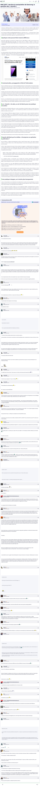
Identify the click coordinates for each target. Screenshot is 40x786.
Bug (4, 706)
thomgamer (5, 392)
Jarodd (4, 438)
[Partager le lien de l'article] (2, 784)
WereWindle (5, 369)
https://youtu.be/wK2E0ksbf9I (9, 261)
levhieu (4, 567)
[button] (38, 1)
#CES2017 (13, 153)
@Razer (24, 153)
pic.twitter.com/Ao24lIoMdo (31, 153)
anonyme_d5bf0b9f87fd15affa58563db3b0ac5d (11, 496)
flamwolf (4, 332)
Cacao (4, 517)
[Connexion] (36, 1)
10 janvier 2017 (16, 156)
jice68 (4, 309)
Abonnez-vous (20, 232)
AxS (4, 405)
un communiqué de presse (15, 32)
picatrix (4, 445)
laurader (4, 765)
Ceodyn (4, 743)
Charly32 (4, 633)
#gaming (16, 153)
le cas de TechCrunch (20, 54)
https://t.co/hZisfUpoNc (7, 153)
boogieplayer (5, 459)
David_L (4, 451)
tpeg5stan (5, 427)
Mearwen (4, 421)
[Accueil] (3, 1)
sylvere (4, 264)
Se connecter (35, 202)
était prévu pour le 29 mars (11, 41)
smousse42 (5, 235)
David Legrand (4, 24)
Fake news (8, 54)
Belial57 (4, 613)
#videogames (20, 153)
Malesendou (5, 253)
